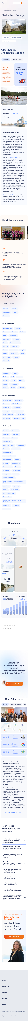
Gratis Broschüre (17, 2)
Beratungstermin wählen (14, 684)
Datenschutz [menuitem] (14, 1016)
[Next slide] (25, 243)
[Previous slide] (22, 243)
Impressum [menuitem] (4, 1016)
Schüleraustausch (14, 157)
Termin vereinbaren (14, 936)
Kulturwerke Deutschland (10, 195)
